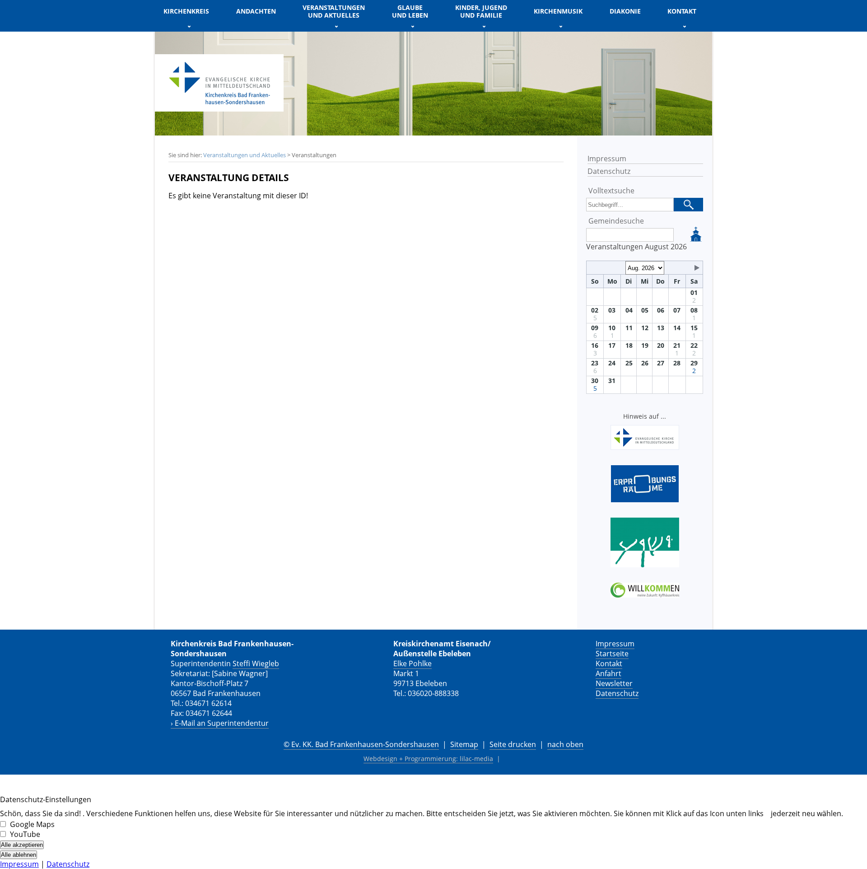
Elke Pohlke (412, 663)
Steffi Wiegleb (256, 663)
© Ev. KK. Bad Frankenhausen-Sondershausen (361, 744)
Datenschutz (608, 171)
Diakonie (625, 11)
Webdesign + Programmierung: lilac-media (428, 758)
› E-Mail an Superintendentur (220, 723)
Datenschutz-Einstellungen (45, 799)
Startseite (612, 654)
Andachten (256, 11)
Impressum (606, 159)
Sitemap (464, 744)
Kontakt (609, 663)
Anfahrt (608, 673)
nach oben (565, 744)
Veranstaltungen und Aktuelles (244, 155)
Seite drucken (512, 744)
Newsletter (614, 683)
